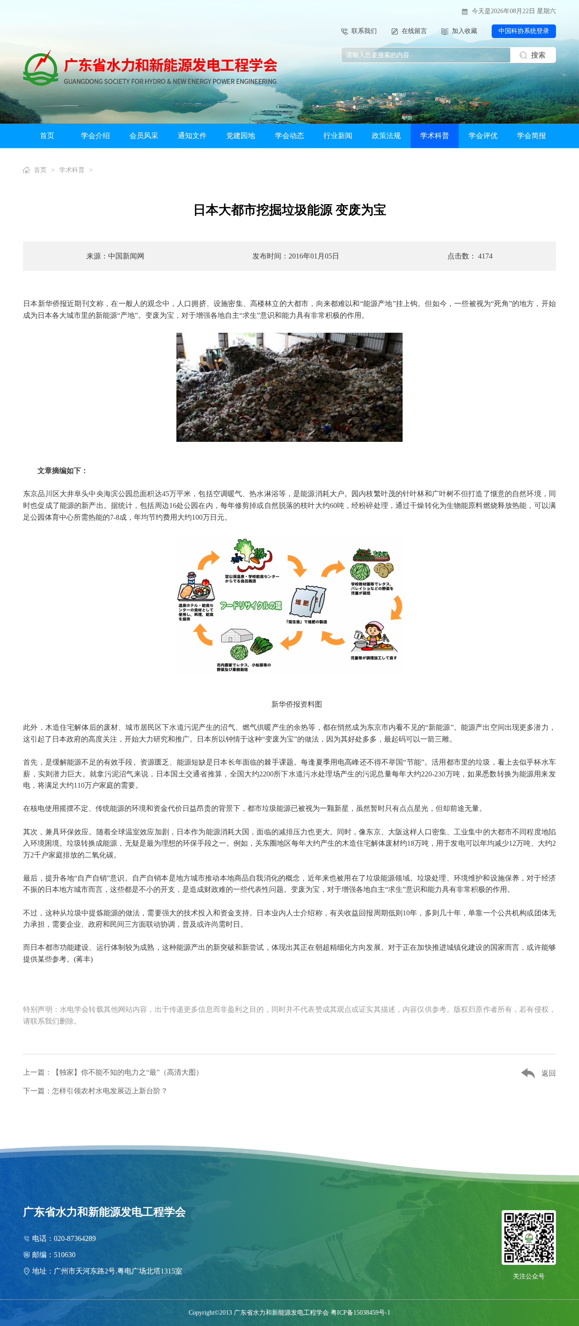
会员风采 (143, 135)
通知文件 (192, 135)
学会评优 (483, 135)
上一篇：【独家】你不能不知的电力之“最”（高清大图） (113, 1072)
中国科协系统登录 (523, 31)
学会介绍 (95, 135)
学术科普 (434, 135)
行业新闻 (337, 135)
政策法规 (386, 135)
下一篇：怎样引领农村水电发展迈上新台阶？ (95, 1091)
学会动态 (289, 135)
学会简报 (531, 135)
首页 (47, 135)
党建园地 (240, 135)
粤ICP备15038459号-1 (360, 1312)
